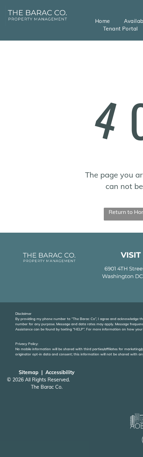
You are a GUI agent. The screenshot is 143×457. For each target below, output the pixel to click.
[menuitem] (102, 21)
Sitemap (29, 372)
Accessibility (60, 372)
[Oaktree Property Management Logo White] (37, 10)
